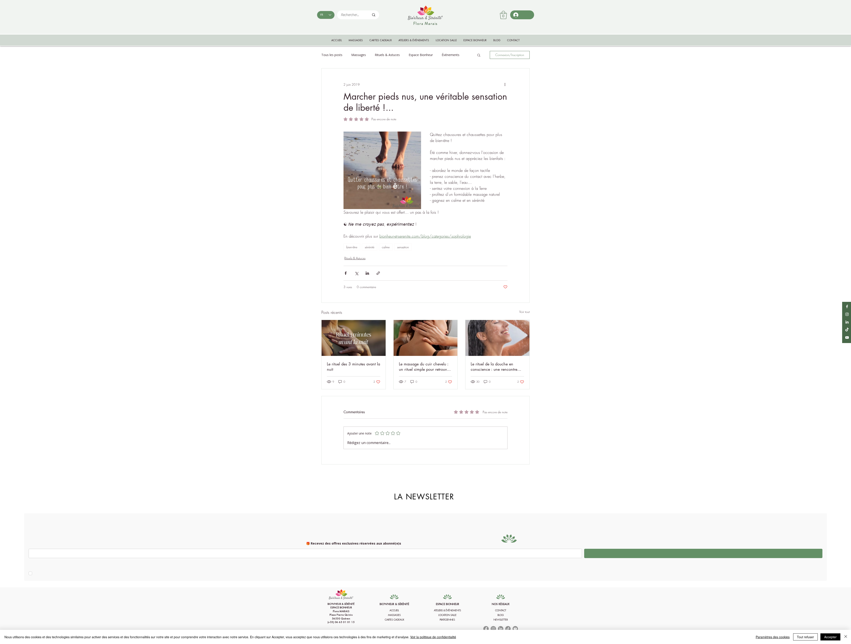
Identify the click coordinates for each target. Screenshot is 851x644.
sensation (403, 247)
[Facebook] (847, 306)
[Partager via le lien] (378, 273)
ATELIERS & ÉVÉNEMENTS (447, 610)
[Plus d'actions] (504, 84)
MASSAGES (394, 615)
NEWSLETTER (501, 619)
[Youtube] (515, 628)
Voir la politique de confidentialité (433, 637)
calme (386, 247)
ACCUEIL (394, 610)
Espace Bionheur (421, 55)
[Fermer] (845, 636)
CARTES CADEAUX (394, 619)
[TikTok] (847, 330)
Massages (358, 55)
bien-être (351, 247)
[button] (503, 15)
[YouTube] (847, 337)
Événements (450, 55)
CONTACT (500, 610)
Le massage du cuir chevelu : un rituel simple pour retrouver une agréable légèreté (424, 366)
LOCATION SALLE (447, 615)
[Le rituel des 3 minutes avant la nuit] (354, 338)
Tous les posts (331, 55)
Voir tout (524, 312)
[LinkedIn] (847, 322)
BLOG (501, 615)
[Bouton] (341, 614)
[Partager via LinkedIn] (367, 273)
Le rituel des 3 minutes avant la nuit (353, 366)
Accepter (830, 637)
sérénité (369, 247)
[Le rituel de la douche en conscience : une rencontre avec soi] (497, 338)
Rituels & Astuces (387, 55)
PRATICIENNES (447, 619)
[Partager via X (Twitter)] (356, 273)
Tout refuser (805, 637)
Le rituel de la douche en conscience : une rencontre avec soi (494, 366)
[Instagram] (847, 314)
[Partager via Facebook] (346, 273)
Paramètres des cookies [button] (773, 637)
